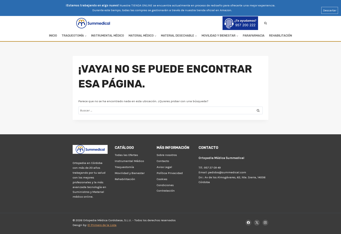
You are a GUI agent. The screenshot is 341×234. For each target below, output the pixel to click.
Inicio (53, 35)
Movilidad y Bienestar (130, 173)
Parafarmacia (253, 35)
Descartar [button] (329, 10)
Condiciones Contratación (166, 187)
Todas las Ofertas (126, 155)
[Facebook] (248, 223)
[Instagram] (265, 223)
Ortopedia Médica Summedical (221, 158)
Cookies (162, 179)
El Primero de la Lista (102, 225)
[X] (257, 223)
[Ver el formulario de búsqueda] (265, 23)
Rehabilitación (280, 35)
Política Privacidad (170, 173)
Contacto (163, 161)
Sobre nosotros (167, 155)
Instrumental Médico (107, 35)
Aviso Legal (164, 167)
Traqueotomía (124, 167)
